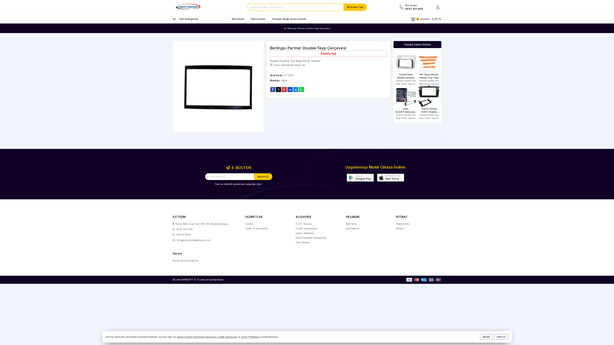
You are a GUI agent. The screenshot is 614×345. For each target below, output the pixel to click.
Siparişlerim (352, 228)
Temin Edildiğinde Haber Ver (289, 65)
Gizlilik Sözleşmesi (306, 228)
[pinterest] (284, 89)
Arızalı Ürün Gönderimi (185, 260)
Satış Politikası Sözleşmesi (311, 237)
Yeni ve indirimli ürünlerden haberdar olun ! (238, 184)
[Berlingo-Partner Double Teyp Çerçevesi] (218, 86)
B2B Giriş (351, 223)
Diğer (284, 80)
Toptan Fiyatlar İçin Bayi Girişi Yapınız (295, 60)
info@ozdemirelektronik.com (194, 240)
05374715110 (183, 234)
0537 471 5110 (184, 229)
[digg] (290, 89)
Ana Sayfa (238, 18)
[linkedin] (295, 89)
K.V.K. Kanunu (304, 223)
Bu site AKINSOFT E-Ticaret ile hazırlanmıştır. (198, 279)
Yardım (249, 223)
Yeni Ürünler (303, 242)
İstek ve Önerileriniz (257, 228)
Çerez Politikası (305, 233)
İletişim (400, 228)
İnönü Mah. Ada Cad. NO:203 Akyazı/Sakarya (202, 223)
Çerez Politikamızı (250, 337)
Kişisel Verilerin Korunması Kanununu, (197, 337)
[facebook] (272, 89)
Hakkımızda (402, 223)
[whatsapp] (301, 89)
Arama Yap (356, 7)
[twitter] (278, 89)
